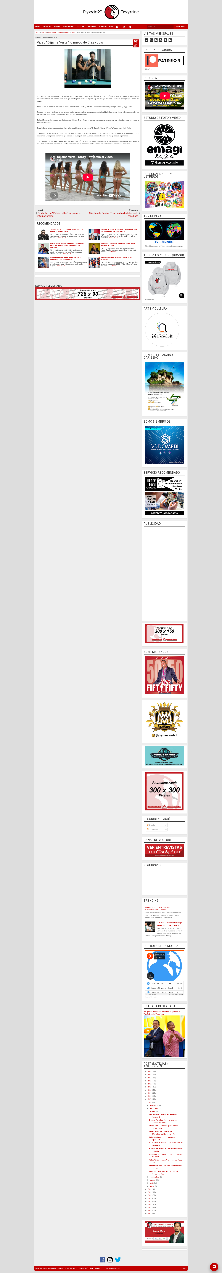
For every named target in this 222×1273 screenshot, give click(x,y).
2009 (150, 1207)
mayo (152, 1186)
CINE (111, 27)
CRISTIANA (81, 27)
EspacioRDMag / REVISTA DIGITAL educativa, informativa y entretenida (77, 1268)
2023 (150, 1081)
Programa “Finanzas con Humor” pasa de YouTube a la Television (162, 1013)
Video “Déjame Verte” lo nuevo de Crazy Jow (70, 42)
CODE (185, 1268)
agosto (153, 1180)
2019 (150, 1093)
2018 (150, 1096)
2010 (150, 1204)
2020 (150, 1090)
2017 (150, 1099)
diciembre (154, 1105)
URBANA (57, 27)
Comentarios (153, 829)
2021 (150, 1087)
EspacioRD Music (150, 997)
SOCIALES (92, 27)
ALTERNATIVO (68, 27)
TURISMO (102, 27)
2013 (150, 1195)
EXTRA (37, 27)
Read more (61, 238)
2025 (150, 1075)
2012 (150, 1198)
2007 (150, 1214)
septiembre (154, 1177)
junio (152, 1183)
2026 (150, 1072)
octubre (153, 1111)
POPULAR (47, 27)
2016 (150, 1102)
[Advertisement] (164, 573)
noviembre (154, 1108)
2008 (150, 1211)
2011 (150, 1201)
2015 (150, 1189)
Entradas (152, 825)
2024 (150, 1078)
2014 (150, 1192)
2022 (150, 1084)
